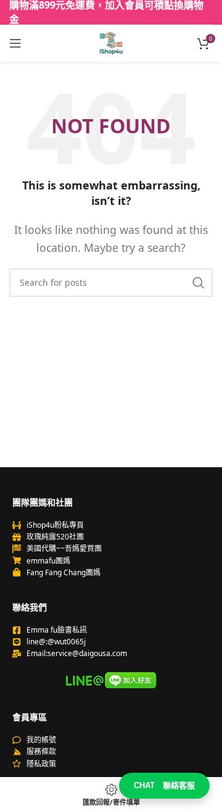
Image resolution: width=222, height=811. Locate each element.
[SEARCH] (198, 282)
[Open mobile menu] (15, 43)
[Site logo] (111, 42)
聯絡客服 (164, 785)
